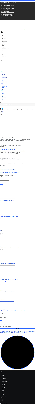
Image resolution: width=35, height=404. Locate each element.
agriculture (3, 331)
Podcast (3, 399)
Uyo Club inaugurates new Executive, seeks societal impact (9, 216)
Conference (9, 331)
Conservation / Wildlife (4, 86)
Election (17, 331)
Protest (13, 332)
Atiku (6, 331)
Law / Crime (3, 93)
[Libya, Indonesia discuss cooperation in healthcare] (2, 289)
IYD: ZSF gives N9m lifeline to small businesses (7, 200)
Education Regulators (4, 380)
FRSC (22, 331)
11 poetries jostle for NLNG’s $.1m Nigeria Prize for (7, 263)
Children (8, 331)
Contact (2, 60)
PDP (10, 332)
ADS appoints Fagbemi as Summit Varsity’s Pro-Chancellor (9, 279)
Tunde (2, 111)
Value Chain (3, 35)
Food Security (3, 76)
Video (2, 99)
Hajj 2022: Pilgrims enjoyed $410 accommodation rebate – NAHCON (7, 12)
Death (11, 331)
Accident (0, 331)
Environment (2, 83)
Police (12, 332)
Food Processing (3, 74)
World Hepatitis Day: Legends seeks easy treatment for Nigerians (7, 15)
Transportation (3, 393)
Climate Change (3, 44)
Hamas (24, 331)
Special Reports (3, 89)
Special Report (3, 82)
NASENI (34, 331)
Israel (30, 331)
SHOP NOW (1, 320)
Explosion (18, 331)
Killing (32, 331)
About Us (2, 31)
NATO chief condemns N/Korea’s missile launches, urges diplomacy (7, 5)
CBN (7, 331)
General (2, 90)
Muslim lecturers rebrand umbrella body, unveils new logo (6, 14)
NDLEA (3, 332)
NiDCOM (4, 332)
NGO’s (2, 80)
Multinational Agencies (4, 41)
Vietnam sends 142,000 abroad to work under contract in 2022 (9, 172)
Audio (2, 98)
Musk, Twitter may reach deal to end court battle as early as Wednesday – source (9, 2)
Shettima (20, 332)
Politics (3, 92)
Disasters (3, 87)
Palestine (7, 332)
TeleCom (4, 299)
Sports (2, 96)
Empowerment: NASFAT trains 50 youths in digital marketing (6, 9)
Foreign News (1, 290)
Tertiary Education (4, 38)
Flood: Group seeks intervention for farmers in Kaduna (6, 11)
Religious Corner (3, 95)
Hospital (25, 331)
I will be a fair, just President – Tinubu (8, 149)
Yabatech (26, 332)
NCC (0, 332)
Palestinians (9, 332)
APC (5, 331)
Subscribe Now (17, 328)
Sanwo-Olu (17, 332)
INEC (27, 331)
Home (1, 71)
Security (3, 54)
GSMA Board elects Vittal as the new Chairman (7, 301)
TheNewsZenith (7, 403)
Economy (3, 50)
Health (3, 51)
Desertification (3, 47)
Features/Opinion (4, 396)
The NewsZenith (23, 29)
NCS (1, 332)
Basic (2, 79)
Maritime (3, 45)
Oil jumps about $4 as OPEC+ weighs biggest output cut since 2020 (7, 8)
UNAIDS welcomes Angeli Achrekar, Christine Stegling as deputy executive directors (13, 310)
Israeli (31, 331)
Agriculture (2, 32)
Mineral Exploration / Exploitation (5, 48)
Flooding (21, 331)
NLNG (5, 332)
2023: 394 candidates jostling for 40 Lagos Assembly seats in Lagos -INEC (8, 4)
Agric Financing (3, 374)
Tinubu (24, 332)
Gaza (23, 331)
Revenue (14, 332)
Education (1, 230)
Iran (29, 331)
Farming (3, 73)
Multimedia (2, 57)
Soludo (22, 332)
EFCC (16, 331)
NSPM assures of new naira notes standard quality (7, 169)
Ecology (3, 84)
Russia (16, 332)
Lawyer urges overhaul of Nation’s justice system (5, 7)
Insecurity (28, 331)
